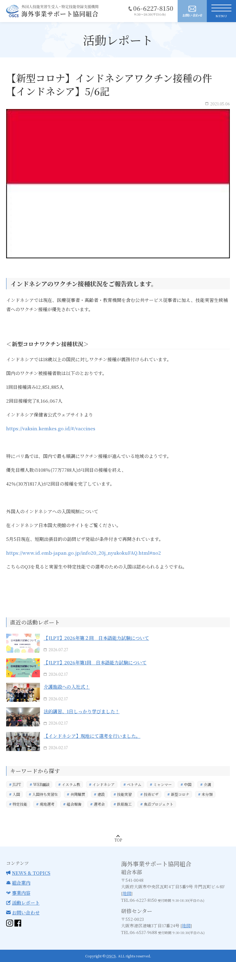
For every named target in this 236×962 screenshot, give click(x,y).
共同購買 (77, 794)
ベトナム (134, 784)
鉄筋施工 (124, 804)
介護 (207, 784)
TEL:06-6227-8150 (139, 900)
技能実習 (124, 794)
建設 (101, 794)
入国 (16, 794)
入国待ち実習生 (45, 794)
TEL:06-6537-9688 (139, 932)
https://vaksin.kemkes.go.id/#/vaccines (50, 428)
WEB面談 (41, 784)
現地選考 (47, 804)
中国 (187, 784)
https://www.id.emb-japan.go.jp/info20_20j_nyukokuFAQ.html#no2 (83, 552)
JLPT (17, 784)
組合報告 (74, 804)
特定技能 (20, 804)
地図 (127, 893)
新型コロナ (180, 794)
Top (118, 840)
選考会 (99, 804)
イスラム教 (71, 784)
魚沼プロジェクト (158, 804)
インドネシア (103, 784)
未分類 (207, 794)
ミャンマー (162, 784)
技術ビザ (151, 794)
